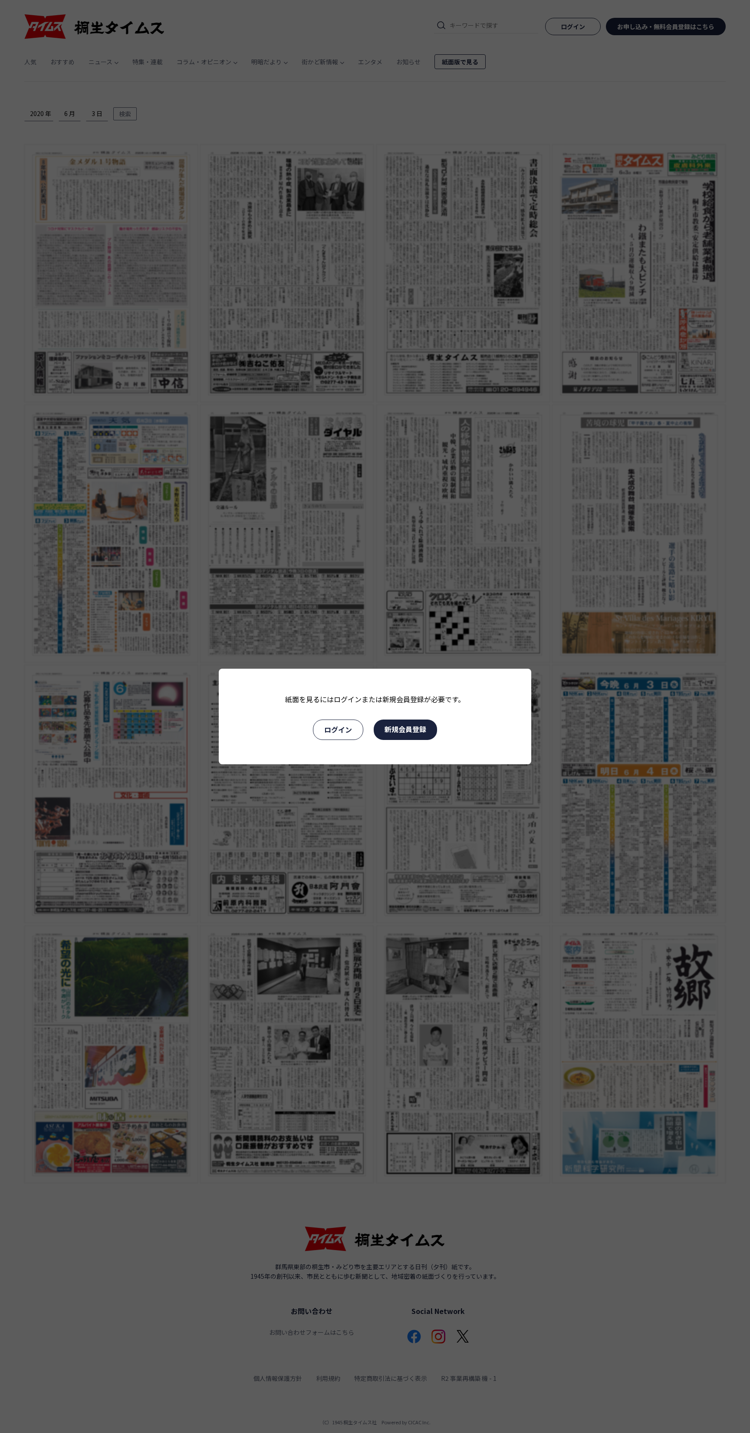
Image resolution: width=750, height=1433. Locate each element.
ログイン (338, 729)
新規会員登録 (405, 729)
